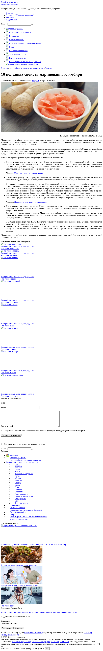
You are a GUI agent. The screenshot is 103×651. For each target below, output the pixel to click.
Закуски (35, 80)
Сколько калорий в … (19, 512)
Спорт (12, 514)
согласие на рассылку (33, 632)
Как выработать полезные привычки (25, 460)
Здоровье (14, 455)
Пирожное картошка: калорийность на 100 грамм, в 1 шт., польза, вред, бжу (33, 544)
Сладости (19, 492)
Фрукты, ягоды (21, 503)
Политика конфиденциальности (45, 642)
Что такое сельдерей (9, 302)
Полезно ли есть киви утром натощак (30, 202)
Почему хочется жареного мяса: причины (19, 565)
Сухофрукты (20, 498)
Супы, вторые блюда (24, 496)
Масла (17, 471)
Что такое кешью (8, 326)
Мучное (18, 478)
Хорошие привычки (9, 4)
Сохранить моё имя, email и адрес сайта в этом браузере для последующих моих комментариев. (45, 431)
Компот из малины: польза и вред (28, 173)
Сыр (17, 501)
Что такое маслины (9, 255)
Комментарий (7, 426)
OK (47, 649)
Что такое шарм (7, 606)
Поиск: (4, 24)
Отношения (15, 505)
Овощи (18, 483)
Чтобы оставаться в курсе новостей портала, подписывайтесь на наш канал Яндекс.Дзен (39, 612)
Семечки (18, 489)
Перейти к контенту (9, 2)
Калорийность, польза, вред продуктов (22, 462)
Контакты (64, 642)
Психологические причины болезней (26, 510)
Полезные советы (17, 508)
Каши (17, 469)
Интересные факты (18, 458)
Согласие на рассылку (21, 642)
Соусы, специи (21, 494)
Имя (3, 403)
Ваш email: (5, 621)
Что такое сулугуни (9, 396)
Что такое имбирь (8, 373)
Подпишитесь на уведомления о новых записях (24, 444)
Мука (17, 476)
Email (3, 407)
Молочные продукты (24, 474)
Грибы (17, 464)
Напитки (18, 480)
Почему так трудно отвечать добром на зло (19, 585)
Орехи (17, 485)
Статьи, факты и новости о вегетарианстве (28, 517)
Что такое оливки (8, 279)
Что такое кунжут (8, 349)
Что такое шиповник (10, 248)
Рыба (17, 487)
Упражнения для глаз (19, 519)
